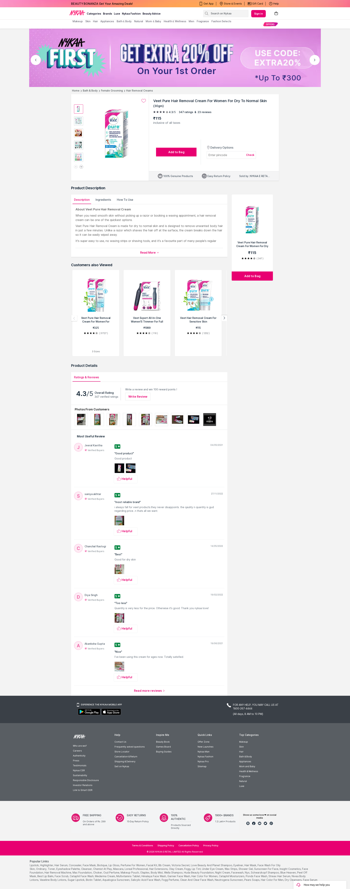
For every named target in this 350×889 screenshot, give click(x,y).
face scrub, (62, 876)
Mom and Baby (247, 766)
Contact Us (120, 741)
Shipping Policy (166, 845)
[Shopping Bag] (276, 13)
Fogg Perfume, (170, 879)
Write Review (137, 396)
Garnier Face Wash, (179, 876)
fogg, (187, 868)
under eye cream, (213, 868)
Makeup (243, 741)
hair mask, (250, 865)
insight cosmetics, (290, 868)
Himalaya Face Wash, (154, 876)
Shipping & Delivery (124, 761)
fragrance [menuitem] (203, 21)
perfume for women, (133, 865)
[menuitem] (270, 24)
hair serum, (61, 865)
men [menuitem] (191, 21)
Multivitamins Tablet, (128, 876)
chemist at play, (102, 868)
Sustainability (80, 775)
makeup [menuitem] (78, 21)
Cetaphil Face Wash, (82, 876)
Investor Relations (82, 785)
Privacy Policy (210, 845)
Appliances (245, 761)
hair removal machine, (58, 872)
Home (75, 90)
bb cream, (164, 865)
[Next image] (81, 167)
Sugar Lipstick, (76, 879)
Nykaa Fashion (131, 13)
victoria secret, (181, 865)
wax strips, (231, 868)
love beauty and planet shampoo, (212, 865)
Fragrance (244, 776)
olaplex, (145, 872)
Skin (241, 746)
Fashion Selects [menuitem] (221, 21)
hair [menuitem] (95, 21)
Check (250, 154)
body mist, (157, 872)
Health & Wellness (248, 771)
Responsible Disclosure (86, 780)
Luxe (241, 786)
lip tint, (196, 868)
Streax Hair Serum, (280, 876)
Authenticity (79, 755)
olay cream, (176, 868)
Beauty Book (163, 741)
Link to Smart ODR (82, 790)
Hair (241, 751)
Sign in (258, 13)
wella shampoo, (173, 872)
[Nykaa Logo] (77, 12)
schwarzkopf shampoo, (265, 872)
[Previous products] (74, 318)
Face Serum (310, 879)
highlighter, (47, 865)
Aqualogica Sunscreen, (116, 879)
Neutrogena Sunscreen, (229, 879)
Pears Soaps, (252, 879)
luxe (117, 13)
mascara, (118, 868)
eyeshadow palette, (68, 868)
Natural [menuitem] (138, 21)
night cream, (223, 872)
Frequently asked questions (129, 746)
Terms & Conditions (142, 845)
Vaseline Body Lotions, (53, 879)
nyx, (247, 872)
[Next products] (224, 318)
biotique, (102, 865)
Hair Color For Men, (272, 879)
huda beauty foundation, (199, 872)
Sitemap (202, 766)
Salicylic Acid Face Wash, (146, 879)
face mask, (89, 865)
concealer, (75, 865)
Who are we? (80, 745)
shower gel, (246, 868)
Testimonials (79, 765)
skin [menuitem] (88, 21)
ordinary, (41, 868)
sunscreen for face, (266, 868)
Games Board (163, 746)
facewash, (237, 872)
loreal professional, (136, 868)
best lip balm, (45, 876)
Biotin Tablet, (94, 879)
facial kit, (152, 865)
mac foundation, (82, 872)
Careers (77, 750)
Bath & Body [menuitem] (124, 21)
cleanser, (86, 868)
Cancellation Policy (188, 845)
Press (76, 760)
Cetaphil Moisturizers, (232, 876)
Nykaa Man (203, 751)
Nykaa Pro (203, 761)
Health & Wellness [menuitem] (175, 21)
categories (94, 13)
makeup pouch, (130, 872)
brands (107, 13)
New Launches (205, 746)
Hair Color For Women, (204, 876)
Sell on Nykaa (121, 766)
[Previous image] (76, 167)
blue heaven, (288, 872)
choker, (98, 872)
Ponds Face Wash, (257, 876)
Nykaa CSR (79, 770)
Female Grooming (112, 90)
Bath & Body (90, 90)
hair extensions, (158, 868)
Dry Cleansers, (293, 879)
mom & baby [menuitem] (153, 21)
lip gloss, (114, 865)
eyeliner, (239, 865)
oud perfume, (111, 872)
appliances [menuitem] (107, 21)
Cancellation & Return (125, 756)
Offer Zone (203, 741)
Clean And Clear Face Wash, (197, 879)
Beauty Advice (152, 13)
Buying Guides (164, 751)
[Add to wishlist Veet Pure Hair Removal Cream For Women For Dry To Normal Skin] (143, 101)
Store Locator (121, 751)
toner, (52, 868)
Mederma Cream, (105, 876)
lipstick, (34, 865)
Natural (243, 781)
